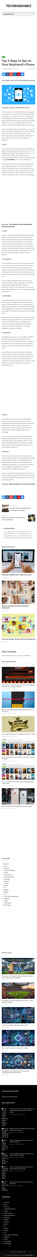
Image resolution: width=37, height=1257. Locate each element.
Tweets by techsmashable (9, 1096)
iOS (5, 888)
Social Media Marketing (11, 896)
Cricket (6, 872)
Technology (7, 903)
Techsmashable (28, 1255)
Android (6, 864)
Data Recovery (8, 875)
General (6, 883)
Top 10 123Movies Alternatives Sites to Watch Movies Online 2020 (18, 782)
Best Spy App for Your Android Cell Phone (22, 484)
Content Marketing (9, 870)
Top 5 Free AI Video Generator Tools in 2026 (15, 1025)
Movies (6, 892)
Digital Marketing (9, 877)
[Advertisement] (18, 37)
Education (7, 879)
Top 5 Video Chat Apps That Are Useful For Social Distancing (18, 639)
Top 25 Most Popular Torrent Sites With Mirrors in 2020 (18, 734)
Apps (3, 57)
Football (6, 881)
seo (5, 894)
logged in (14, 656)
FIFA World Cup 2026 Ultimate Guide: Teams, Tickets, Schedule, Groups (17, 1001)
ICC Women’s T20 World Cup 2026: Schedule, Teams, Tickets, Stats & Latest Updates (17, 977)
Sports (6, 901)
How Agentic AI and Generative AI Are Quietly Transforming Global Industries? (15, 1071)
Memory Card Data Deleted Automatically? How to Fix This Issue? (18, 710)
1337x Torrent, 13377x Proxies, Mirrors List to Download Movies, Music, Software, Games (18, 685)
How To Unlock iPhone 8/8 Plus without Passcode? (17, 806)
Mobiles (6, 890)
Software (6, 898)
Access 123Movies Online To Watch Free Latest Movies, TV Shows (18, 758)
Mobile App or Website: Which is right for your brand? (17, 574)
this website (11, 159)
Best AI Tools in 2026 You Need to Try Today (15, 1048)
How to (6, 885)
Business (6, 868)
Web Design (7, 905)
